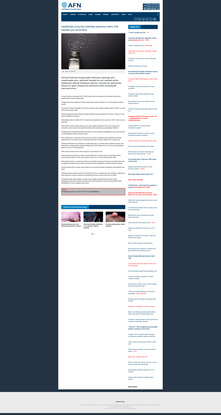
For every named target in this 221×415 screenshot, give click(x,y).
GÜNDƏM (73, 14)
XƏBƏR (91, 14)
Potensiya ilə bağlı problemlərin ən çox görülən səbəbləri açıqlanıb (93, 226)
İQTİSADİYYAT (82, 14)
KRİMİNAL (106, 14)
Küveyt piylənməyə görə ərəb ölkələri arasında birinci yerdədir (71, 225)
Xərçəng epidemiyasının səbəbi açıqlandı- (115, 225)
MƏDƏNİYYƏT (115, 14)
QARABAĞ (98, 14)
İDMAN (124, 14)
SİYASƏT (65, 14)
